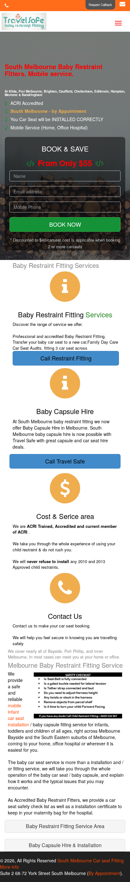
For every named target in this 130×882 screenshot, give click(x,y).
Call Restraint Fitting (66, 358)
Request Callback (100, 5)
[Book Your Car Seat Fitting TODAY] (7, 5)
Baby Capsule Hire (41, 428)
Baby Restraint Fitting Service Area (65, 826)
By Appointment (104, 873)
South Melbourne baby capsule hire (57, 431)
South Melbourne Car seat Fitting (90, 860)
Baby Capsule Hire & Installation (65, 845)
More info (9, 867)
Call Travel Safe (65, 461)
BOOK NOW (65, 224)
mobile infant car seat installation (18, 715)
